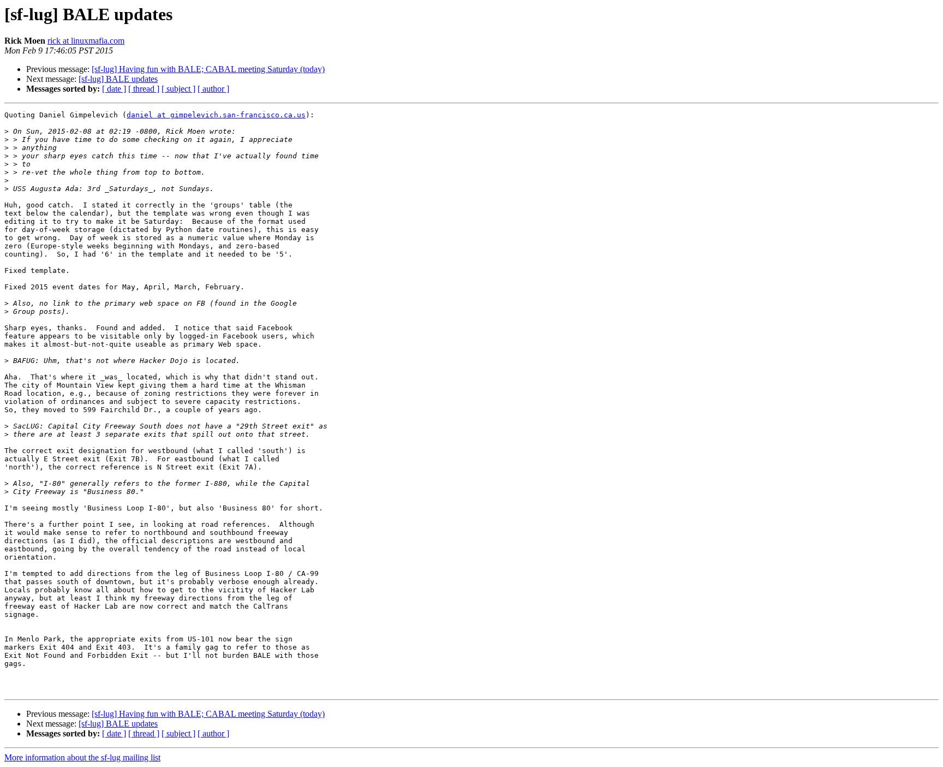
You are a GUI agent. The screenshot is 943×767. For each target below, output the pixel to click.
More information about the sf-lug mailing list (82, 757)
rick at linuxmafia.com (85, 40)
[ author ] (213, 88)
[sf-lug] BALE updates (118, 79)
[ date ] (114, 88)
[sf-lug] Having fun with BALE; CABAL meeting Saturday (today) (208, 69)
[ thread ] (143, 88)
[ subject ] (178, 88)
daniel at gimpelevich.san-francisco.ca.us (216, 115)
